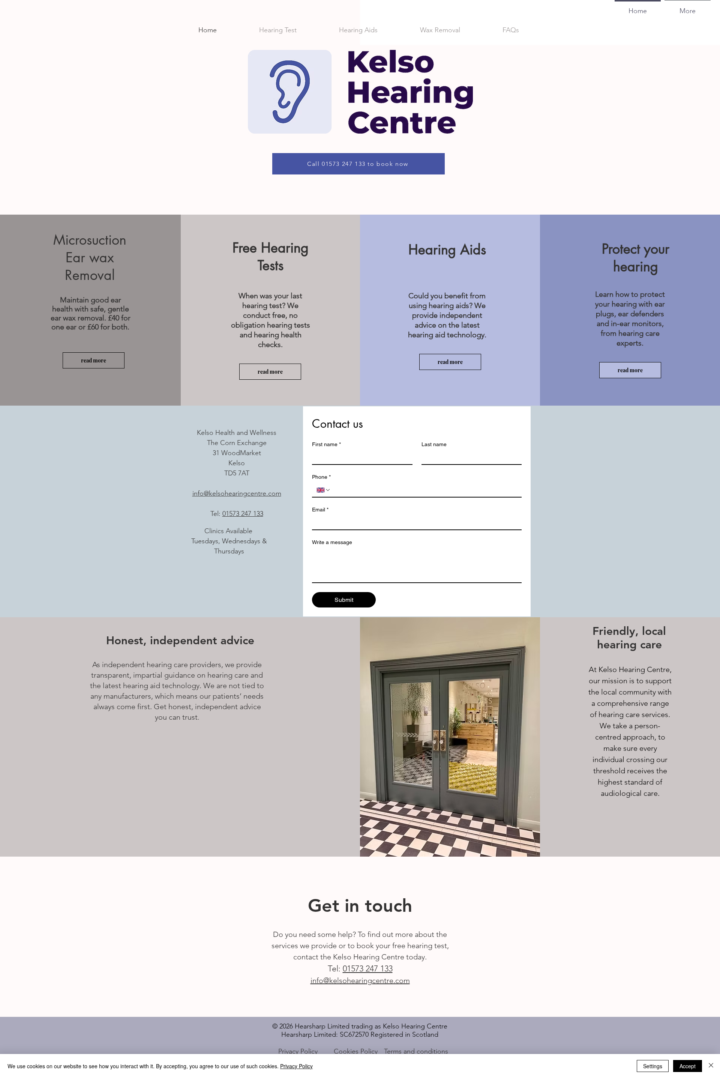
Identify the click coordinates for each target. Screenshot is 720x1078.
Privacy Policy (296, 1066)
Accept (688, 1066)
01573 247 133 (242, 514)
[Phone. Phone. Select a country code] (323, 490)
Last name (434, 444)
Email (320, 510)
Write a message (332, 542)
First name (326, 444)
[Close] (711, 1066)
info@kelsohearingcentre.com (236, 493)
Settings (652, 1066)
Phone (321, 477)
